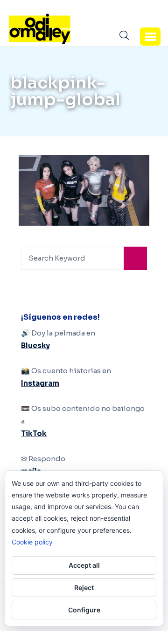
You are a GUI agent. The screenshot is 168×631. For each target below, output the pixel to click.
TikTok (34, 433)
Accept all (84, 565)
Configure (84, 610)
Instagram (40, 383)
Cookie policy (32, 542)
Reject (84, 587)
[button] (150, 36)
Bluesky (35, 345)
